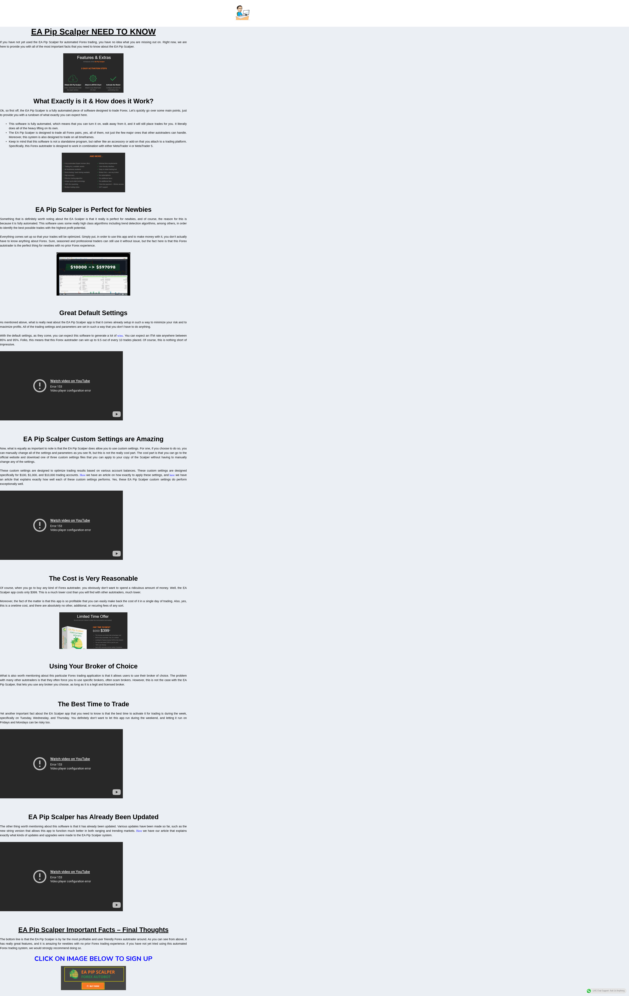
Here (83, 475)
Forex (59, 340)
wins (120, 335)
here (172, 475)
